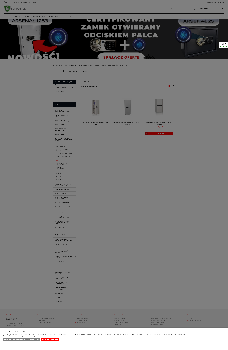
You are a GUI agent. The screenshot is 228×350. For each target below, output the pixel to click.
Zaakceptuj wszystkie (50, 339)
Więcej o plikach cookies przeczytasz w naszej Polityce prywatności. (24, 336)
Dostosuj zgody (33, 339)
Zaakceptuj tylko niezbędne (14, 339)
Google (74, 334)
